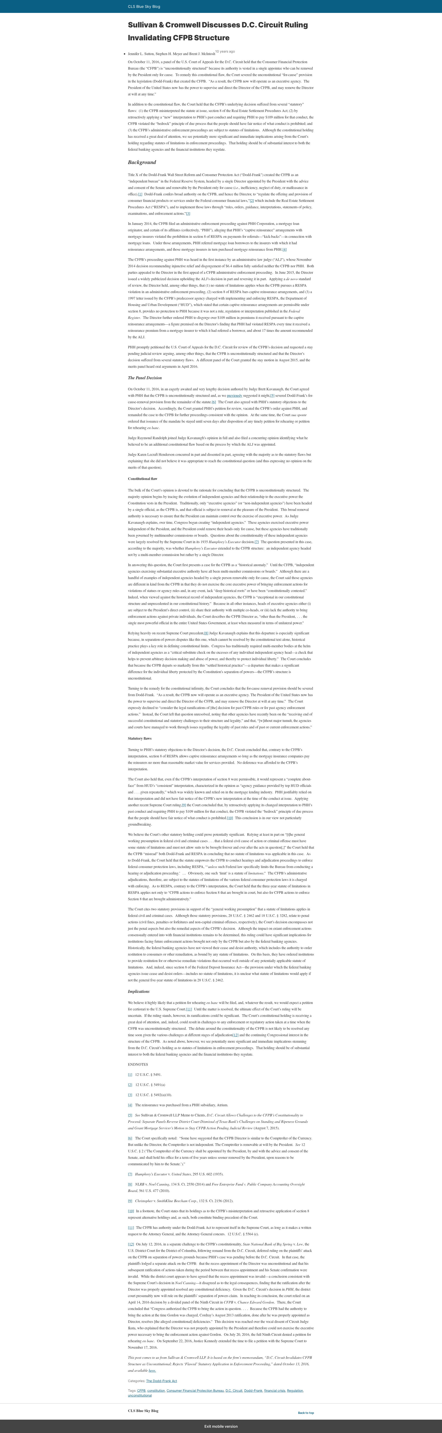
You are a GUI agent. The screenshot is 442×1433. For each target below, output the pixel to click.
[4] (284, 249)
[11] (189, 1008)
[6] (214, 401)
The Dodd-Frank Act (161, 1381)
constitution (156, 1390)
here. (152, 1370)
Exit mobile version (221, 1426)
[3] (188, 213)
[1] (140, 193)
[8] (206, 632)
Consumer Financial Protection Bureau (195, 1390)
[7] (257, 541)
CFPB (141, 1390)
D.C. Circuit (234, 1390)
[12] (235, 1034)
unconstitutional (140, 1395)
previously (234, 395)
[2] (252, 200)
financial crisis (274, 1390)
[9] (184, 804)
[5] (272, 395)
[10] (230, 817)
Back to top (306, 1413)
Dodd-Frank (253, 1390)
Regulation (295, 1390)
